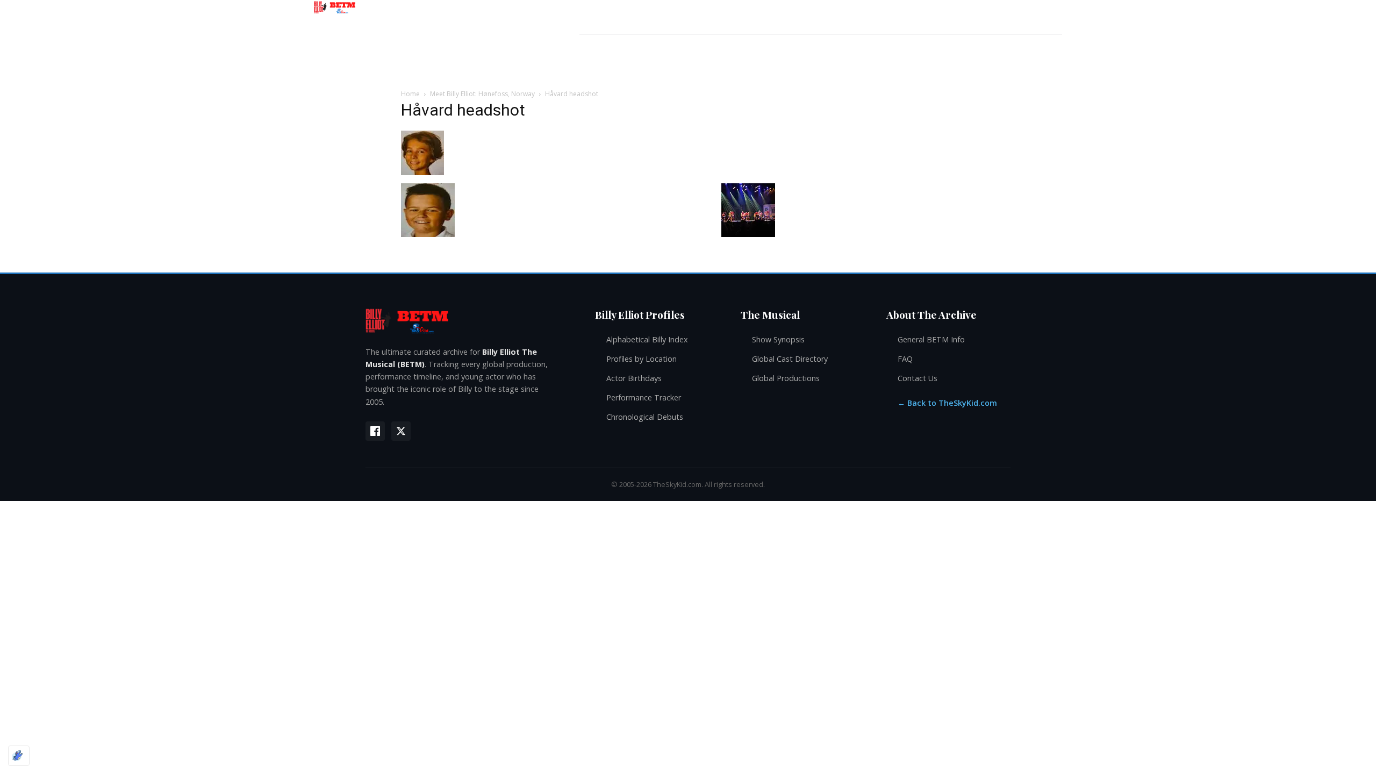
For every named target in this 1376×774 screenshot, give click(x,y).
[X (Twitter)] (401, 431)
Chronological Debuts (644, 417)
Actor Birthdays (634, 378)
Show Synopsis (778, 339)
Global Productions (786, 378)
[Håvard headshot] (422, 172)
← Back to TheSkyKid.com (947, 403)
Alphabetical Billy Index (647, 339)
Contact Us (917, 378)
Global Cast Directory (790, 359)
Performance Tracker (643, 397)
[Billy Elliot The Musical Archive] (470, 320)
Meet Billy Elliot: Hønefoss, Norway (482, 93)
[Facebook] (375, 431)
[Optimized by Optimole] (19, 756)
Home (410, 93)
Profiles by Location (641, 359)
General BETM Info (931, 339)
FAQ (905, 359)
